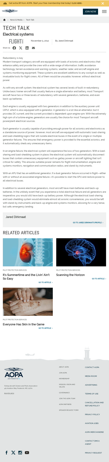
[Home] (6, 19)
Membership (64, 379)
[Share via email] (33, 48)
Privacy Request (93, 453)
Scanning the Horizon (70, 275)
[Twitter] (14, 453)
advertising (91, 385)
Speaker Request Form (68, 410)
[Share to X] (20, 48)
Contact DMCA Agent (92, 442)
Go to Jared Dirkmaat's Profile (87, 223)
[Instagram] (21, 453)
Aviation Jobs (91, 423)
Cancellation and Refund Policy (94, 404)
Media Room (91, 376)
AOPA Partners (65, 404)
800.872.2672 (9, 394)
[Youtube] (27, 453)
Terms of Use (91, 394)
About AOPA (64, 367)
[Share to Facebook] (14, 48)
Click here (76, 3)
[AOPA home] (10, 12)
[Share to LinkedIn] (27, 48)
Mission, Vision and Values (67, 386)
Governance (64, 393)
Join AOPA (63, 373)
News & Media (16, 20)
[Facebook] (7, 453)
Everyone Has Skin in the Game (23, 324)
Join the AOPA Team (67, 398)
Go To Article (45, 282)
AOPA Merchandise (94, 432)
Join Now (90, 11)
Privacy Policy (92, 414)
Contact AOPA (92, 367)
